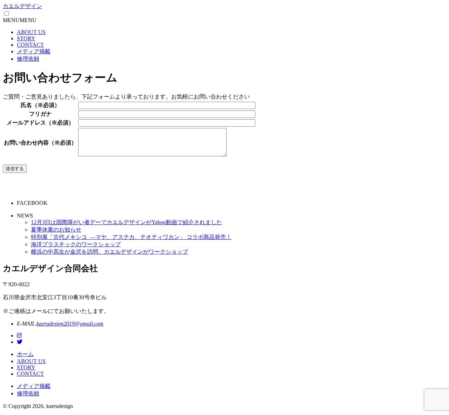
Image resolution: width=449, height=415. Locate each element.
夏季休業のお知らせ (56, 230)
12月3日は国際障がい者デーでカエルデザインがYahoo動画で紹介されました (126, 222)
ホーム (25, 354)
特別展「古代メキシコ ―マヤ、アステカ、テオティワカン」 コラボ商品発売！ (131, 237)
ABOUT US (31, 32)
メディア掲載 (34, 51)
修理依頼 (28, 59)
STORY (26, 38)
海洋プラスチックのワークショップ (76, 244)
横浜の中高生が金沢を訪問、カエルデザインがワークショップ (109, 252)
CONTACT (30, 45)
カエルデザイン (22, 6)
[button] (19, 20)
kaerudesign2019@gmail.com (69, 324)
